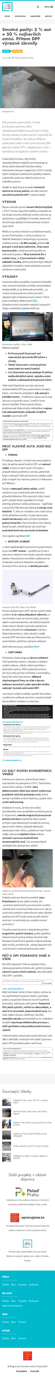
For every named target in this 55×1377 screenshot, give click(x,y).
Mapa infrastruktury (12, 1305)
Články (5, 1284)
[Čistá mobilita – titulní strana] (7, 6)
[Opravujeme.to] (27, 1217)
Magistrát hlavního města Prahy (26, 1366)
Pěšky (5, 1277)
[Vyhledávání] (38, 7)
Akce (13, 1284)
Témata (22, 1321)
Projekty (22, 1284)
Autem (6, 1330)
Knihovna (33, 1284)
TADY (36, 646)
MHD (4, 1314)
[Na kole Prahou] (27, 1243)
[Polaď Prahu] (27, 1191)
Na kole (7, 1293)
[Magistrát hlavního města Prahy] (27, 1355)
